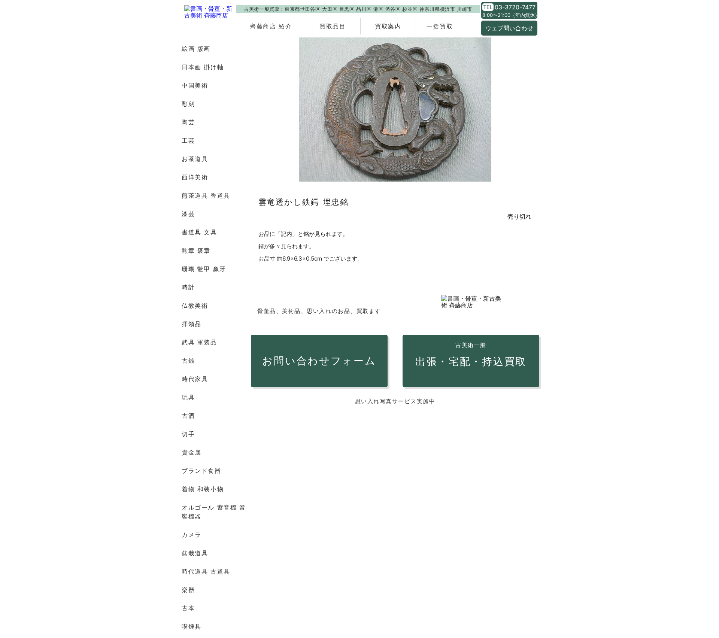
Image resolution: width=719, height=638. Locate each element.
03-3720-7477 (515, 7)
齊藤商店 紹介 (271, 26)
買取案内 (388, 26)
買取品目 (332, 26)
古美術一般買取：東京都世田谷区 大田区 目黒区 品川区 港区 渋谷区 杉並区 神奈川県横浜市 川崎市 (358, 9)
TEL (488, 7)
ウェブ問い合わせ (509, 28)
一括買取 (440, 26)
